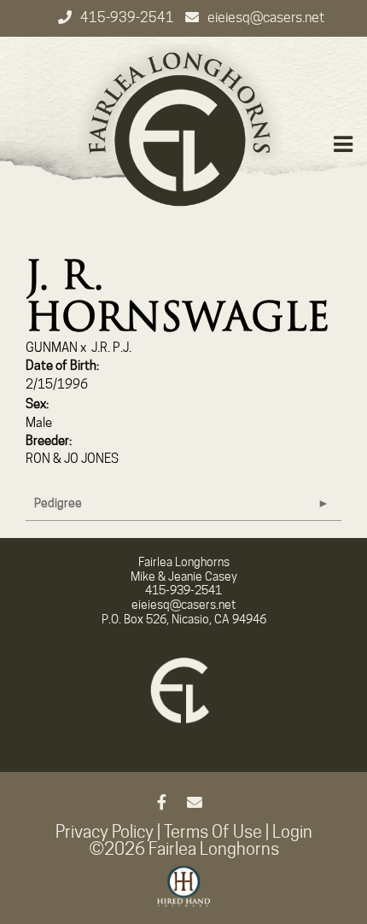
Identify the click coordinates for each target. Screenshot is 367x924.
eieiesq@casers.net (265, 17)
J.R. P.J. (111, 347)
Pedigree (58, 503)
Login (292, 832)
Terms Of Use (213, 832)
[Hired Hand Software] (184, 894)
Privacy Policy (104, 832)
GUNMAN (52, 347)
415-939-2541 (128, 17)
